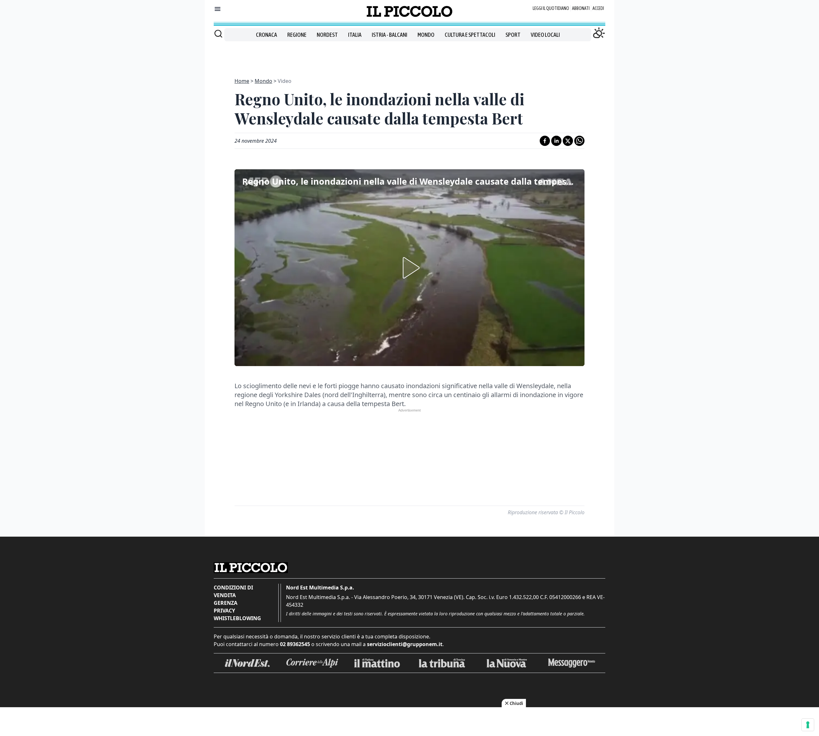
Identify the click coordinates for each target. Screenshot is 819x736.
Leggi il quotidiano (551, 8)
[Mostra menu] (217, 9)
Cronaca (266, 34)
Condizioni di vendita (233, 591)
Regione (296, 34)
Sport (513, 34)
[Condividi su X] (568, 141)
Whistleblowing (237, 618)
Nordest (327, 34)
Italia (355, 34)
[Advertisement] (409, 55)
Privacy (224, 610)
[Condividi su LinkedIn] (556, 141)
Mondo (425, 34)
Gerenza (225, 602)
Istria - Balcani (389, 34)
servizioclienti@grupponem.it (404, 644)
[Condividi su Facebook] (545, 141)
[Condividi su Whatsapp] (579, 141)
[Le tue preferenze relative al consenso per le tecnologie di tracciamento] (808, 725)
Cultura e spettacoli (470, 34)
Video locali (545, 34)
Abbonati (581, 8)
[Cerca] (218, 33)
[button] (409, 268)
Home (242, 80)
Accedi (598, 8)
